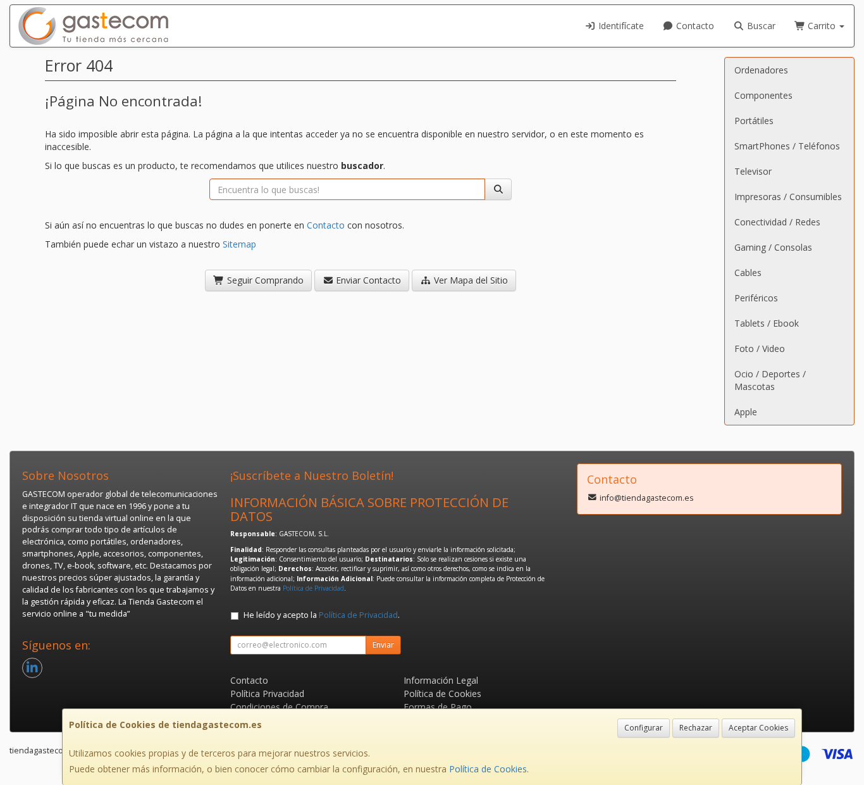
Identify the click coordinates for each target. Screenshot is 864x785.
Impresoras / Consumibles (788, 197)
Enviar (383, 644)
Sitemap (239, 244)
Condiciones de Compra (279, 707)
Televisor (753, 171)
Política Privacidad (267, 694)
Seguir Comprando (264, 280)
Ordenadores (761, 70)
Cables (748, 273)
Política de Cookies (488, 769)
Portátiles (754, 121)
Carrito (821, 26)
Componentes (763, 95)
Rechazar (695, 727)
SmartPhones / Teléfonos (787, 146)
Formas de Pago (438, 707)
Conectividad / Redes (777, 222)
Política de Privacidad (313, 588)
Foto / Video (759, 348)
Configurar (643, 727)
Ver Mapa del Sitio (469, 280)
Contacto (694, 26)
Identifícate (620, 26)
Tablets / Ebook (766, 323)
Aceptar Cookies (758, 727)
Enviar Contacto (367, 280)
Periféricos (756, 298)
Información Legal (441, 680)
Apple (745, 412)
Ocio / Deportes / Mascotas (770, 380)
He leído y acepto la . (322, 615)
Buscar (759, 26)
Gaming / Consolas (773, 247)
